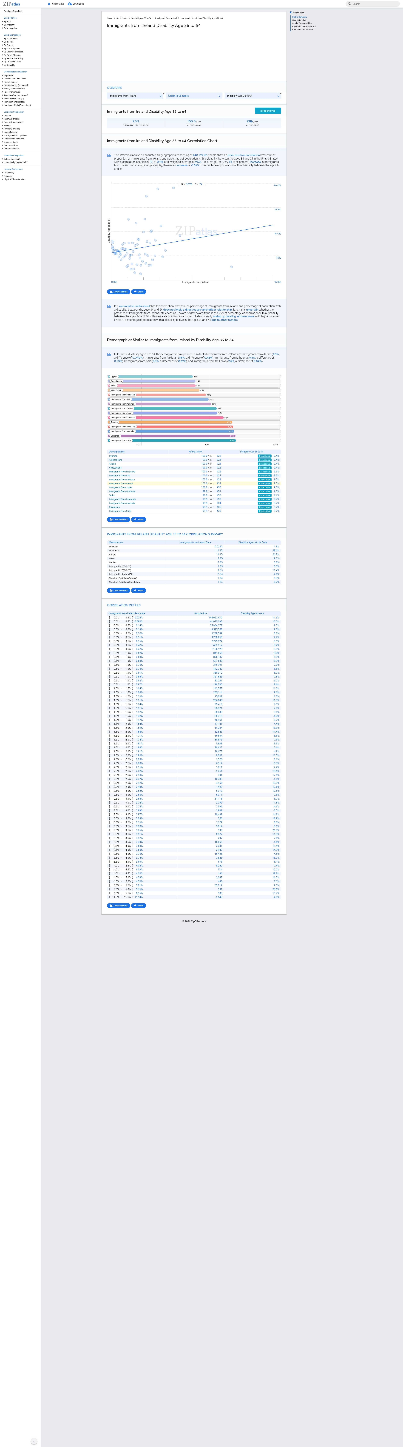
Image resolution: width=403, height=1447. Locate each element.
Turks (111, 495)
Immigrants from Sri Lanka (122, 471)
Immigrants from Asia (119, 475)
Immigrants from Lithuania (122, 491)
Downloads (78, 4)
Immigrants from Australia (122, 503)
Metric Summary (299, 17)
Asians (112, 464)
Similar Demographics (302, 23)
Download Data (121, 292)
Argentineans (115, 460)
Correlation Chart (299, 20)
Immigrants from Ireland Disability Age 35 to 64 (202, 18)
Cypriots (113, 456)
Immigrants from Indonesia (122, 499)
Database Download (13, 11)
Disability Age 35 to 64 (141, 18)
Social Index (121, 18)
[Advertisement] (150, 53)
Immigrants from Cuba (120, 511)
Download (274, 179)
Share (140, 292)
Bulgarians (114, 507)
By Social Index (10, 38)
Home (109, 18)
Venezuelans (115, 467)
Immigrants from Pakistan (122, 479)
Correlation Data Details (302, 29)
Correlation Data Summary (304, 26)
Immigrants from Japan (120, 487)
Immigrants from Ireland (166, 18)
